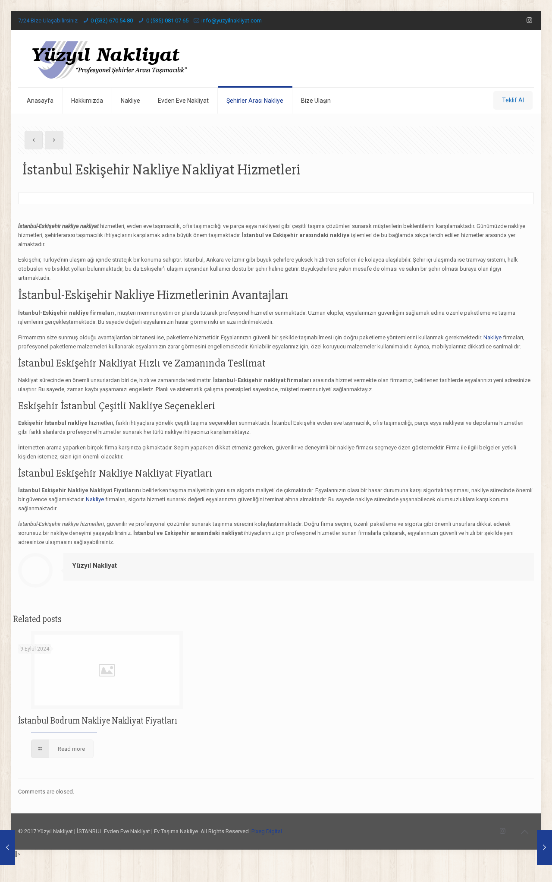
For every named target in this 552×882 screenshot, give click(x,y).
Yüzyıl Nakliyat (94, 565)
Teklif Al (513, 100)
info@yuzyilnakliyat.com (231, 20)
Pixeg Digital (266, 831)
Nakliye (492, 337)
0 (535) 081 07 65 (167, 20)
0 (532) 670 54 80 (112, 20)
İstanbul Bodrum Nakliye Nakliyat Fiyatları (97, 720)
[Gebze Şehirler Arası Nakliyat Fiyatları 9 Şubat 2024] (7, 847)
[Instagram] (529, 20)
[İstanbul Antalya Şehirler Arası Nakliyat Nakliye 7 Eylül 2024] (544, 847)
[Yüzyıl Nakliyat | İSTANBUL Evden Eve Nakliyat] (109, 58)
